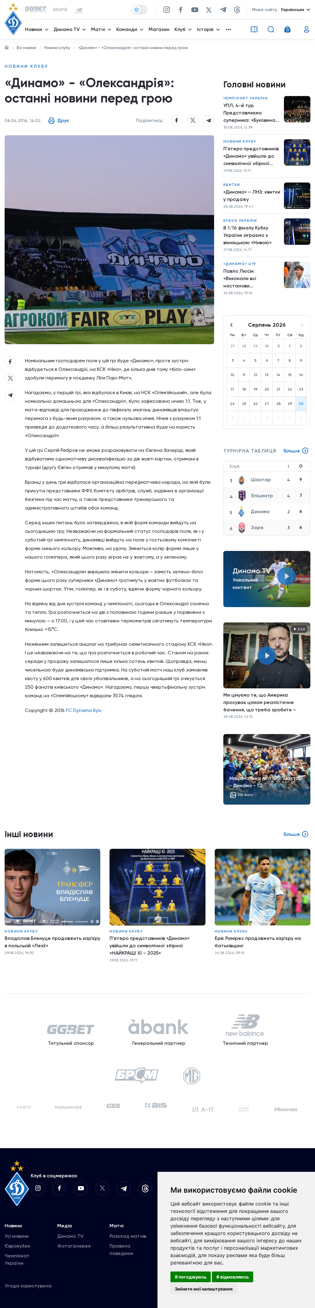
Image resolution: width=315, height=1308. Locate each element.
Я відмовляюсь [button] (232, 1276)
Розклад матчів (128, 1236)
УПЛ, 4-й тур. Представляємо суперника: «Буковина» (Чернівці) (250, 113)
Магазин (159, 29)
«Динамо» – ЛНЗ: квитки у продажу (251, 195)
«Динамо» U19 (239, 264)
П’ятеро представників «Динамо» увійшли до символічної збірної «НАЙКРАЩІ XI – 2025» (251, 156)
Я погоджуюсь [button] (190, 1276)
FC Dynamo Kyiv (84, 710)
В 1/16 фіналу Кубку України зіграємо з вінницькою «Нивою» (247, 235)
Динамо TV (70, 1236)
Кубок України (240, 220)
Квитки (231, 185)
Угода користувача (28, 1286)
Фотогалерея (74, 1246)
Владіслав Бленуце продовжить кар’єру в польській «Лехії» (52, 941)
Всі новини (26, 47)
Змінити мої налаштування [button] (204, 1288)
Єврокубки (17, 1246)
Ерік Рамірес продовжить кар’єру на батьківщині (258, 941)
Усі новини (17, 1236)
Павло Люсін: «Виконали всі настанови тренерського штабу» (250, 279)
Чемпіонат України (245, 98)
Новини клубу (57, 47)
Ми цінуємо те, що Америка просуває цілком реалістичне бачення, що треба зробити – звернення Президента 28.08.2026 (264, 702)
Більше (292, 451)
